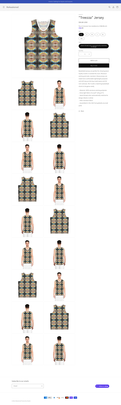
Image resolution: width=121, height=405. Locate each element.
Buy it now (94, 65)
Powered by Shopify (25, 401)
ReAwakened (18, 401)
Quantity (81, 50)
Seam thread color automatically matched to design (94, 46)
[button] (4, 7)
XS (81, 34)
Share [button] (82, 111)
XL (103, 34)
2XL (82, 38)
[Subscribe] (42, 386)
